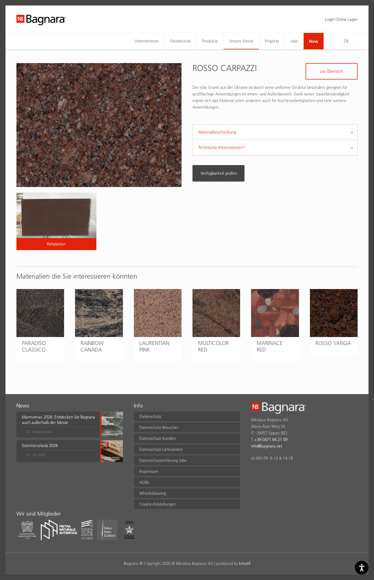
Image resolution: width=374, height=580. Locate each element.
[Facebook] (254, 472)
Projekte (272, 41)
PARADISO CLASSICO (34, 346)
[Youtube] (286, 472)
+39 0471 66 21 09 (270, 439)
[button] (58, 424)
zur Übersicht (331, 71)
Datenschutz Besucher (158, 427)
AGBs (144, 482)
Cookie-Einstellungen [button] (157, 504)
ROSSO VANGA (333, 343)
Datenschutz (150, 416)
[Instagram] (265, 472)
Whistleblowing (152, 493)
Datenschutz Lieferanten (160, 449)
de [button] (346, 41)
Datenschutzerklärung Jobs (162, 460)
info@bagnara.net (266, 446)
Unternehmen (146, 41)
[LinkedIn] (275, 472)
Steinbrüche (180, 41)
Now (313, 41)
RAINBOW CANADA (92, 346)
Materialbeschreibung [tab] (217, 132)
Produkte (210, 41)
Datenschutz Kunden (157, 438)
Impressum (149, 471)
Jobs (294, 41)
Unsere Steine (241, 41)
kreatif (245, 563)
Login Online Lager (341, 19)
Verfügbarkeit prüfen (218, 173)
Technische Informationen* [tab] (221, 147)
